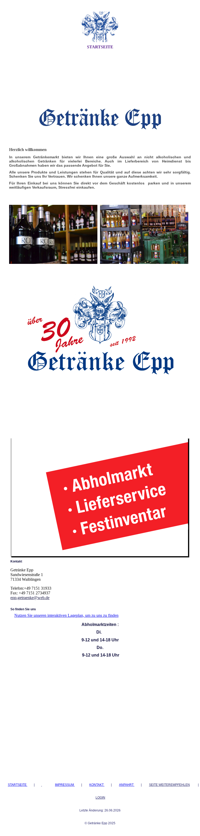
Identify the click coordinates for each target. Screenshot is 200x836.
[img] (100, 27)
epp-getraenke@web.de (29, 597)
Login (100, 797)
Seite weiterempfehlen (169, 785)
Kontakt (96, 785)
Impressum (65, 785)
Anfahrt (126, 785)
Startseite (100, 47)
